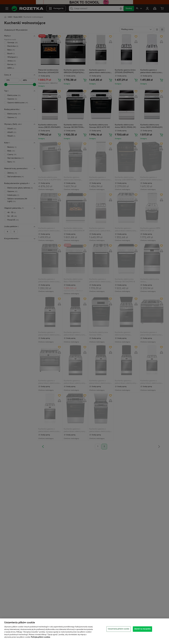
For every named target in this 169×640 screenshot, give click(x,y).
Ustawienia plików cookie (118, 629)
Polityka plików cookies (40, 637)
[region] (84, 629)
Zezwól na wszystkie (142, 629)
